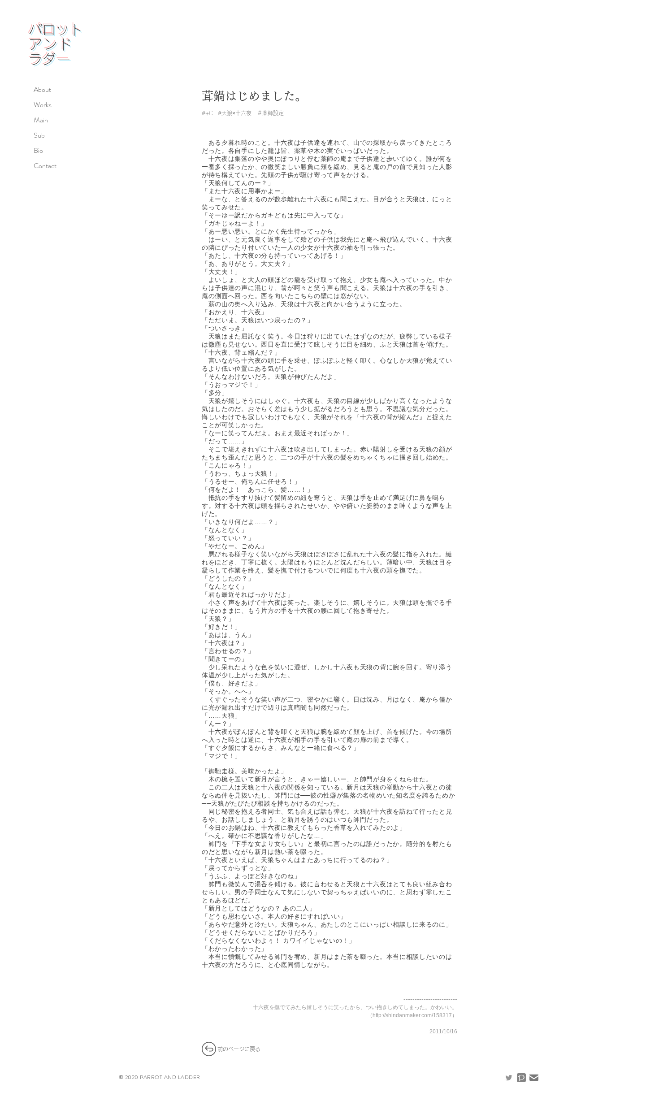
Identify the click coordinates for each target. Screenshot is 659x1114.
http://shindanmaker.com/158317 (412, 1015)
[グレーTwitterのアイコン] (508, 1077)
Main (41, 120)
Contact (45, 165)
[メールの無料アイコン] (533, 1077)
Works (43, 105)
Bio (38, 150)
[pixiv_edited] (521, 1077)
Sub (39, 135)
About (42, 89)
